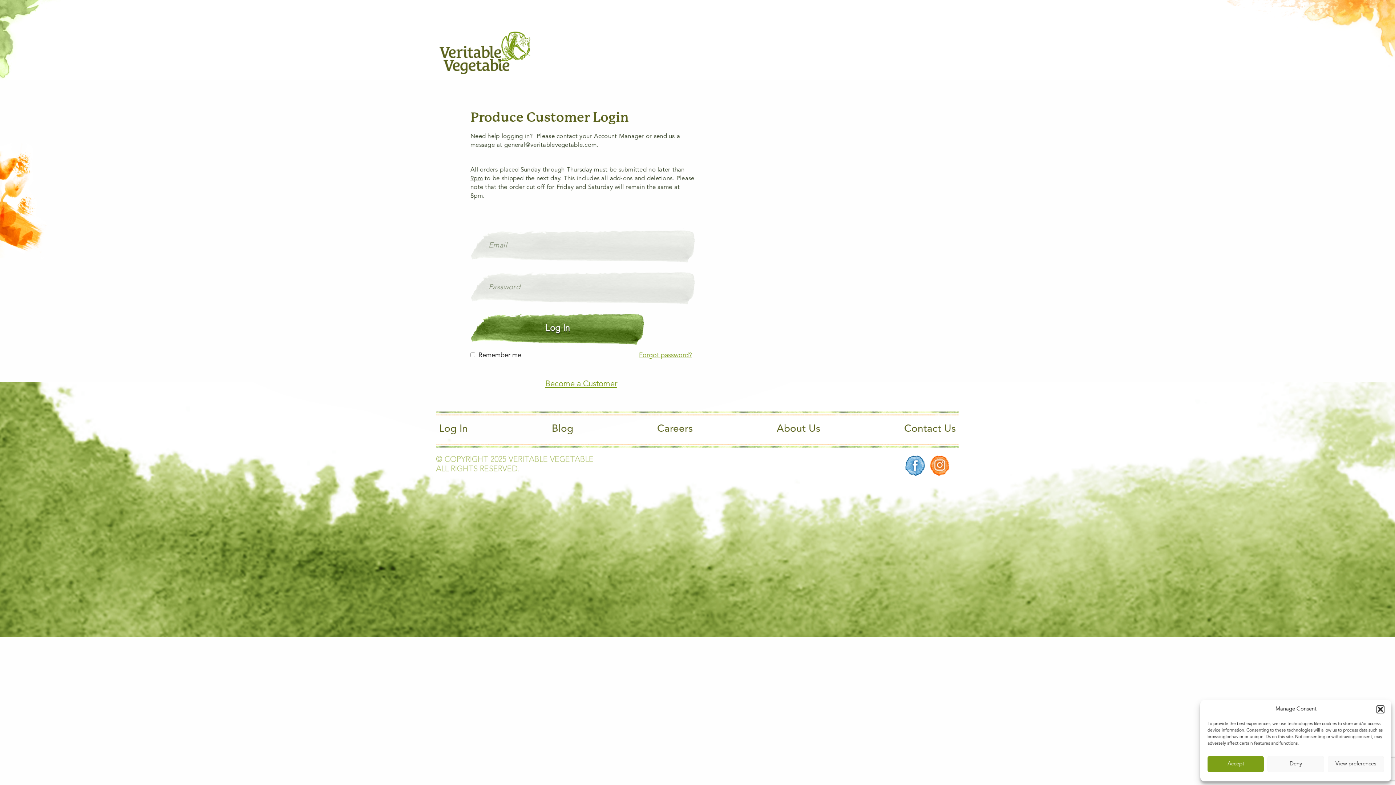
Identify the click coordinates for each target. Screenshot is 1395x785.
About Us (798, 429)
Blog (562, 429)
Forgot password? (665, 355)
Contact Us (930, 429)
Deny (1296, 764)
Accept (1236, 764)
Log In (453, 429)
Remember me (499, 355)
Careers (675, 429)
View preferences (1355, 764)
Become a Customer (581, 384)
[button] (1380, 709)
